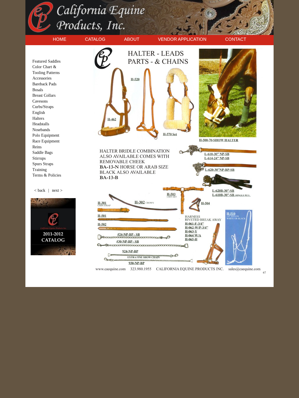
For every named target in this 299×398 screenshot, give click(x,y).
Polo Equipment (45, 135)
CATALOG (95, 39)
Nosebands (41, 130)
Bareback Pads (44, 84)
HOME (59, 39)
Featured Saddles (46, 61)
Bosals (37, 90)
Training (39, 170)
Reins (36, 147)
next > (57, 190)
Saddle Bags (42, 152)
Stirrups (39, 158)
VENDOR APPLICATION (182, 39)
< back (39, 190)
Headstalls (40, 124)
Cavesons (40, 101)
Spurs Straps (42, 164)
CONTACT (235, 39)
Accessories (41, 78)
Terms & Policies (46, 175)
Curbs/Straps (42, 107)
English (38, 112)
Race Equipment (46, 141)
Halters (38, 118)
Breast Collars (43, 95)
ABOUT (131, 39)
